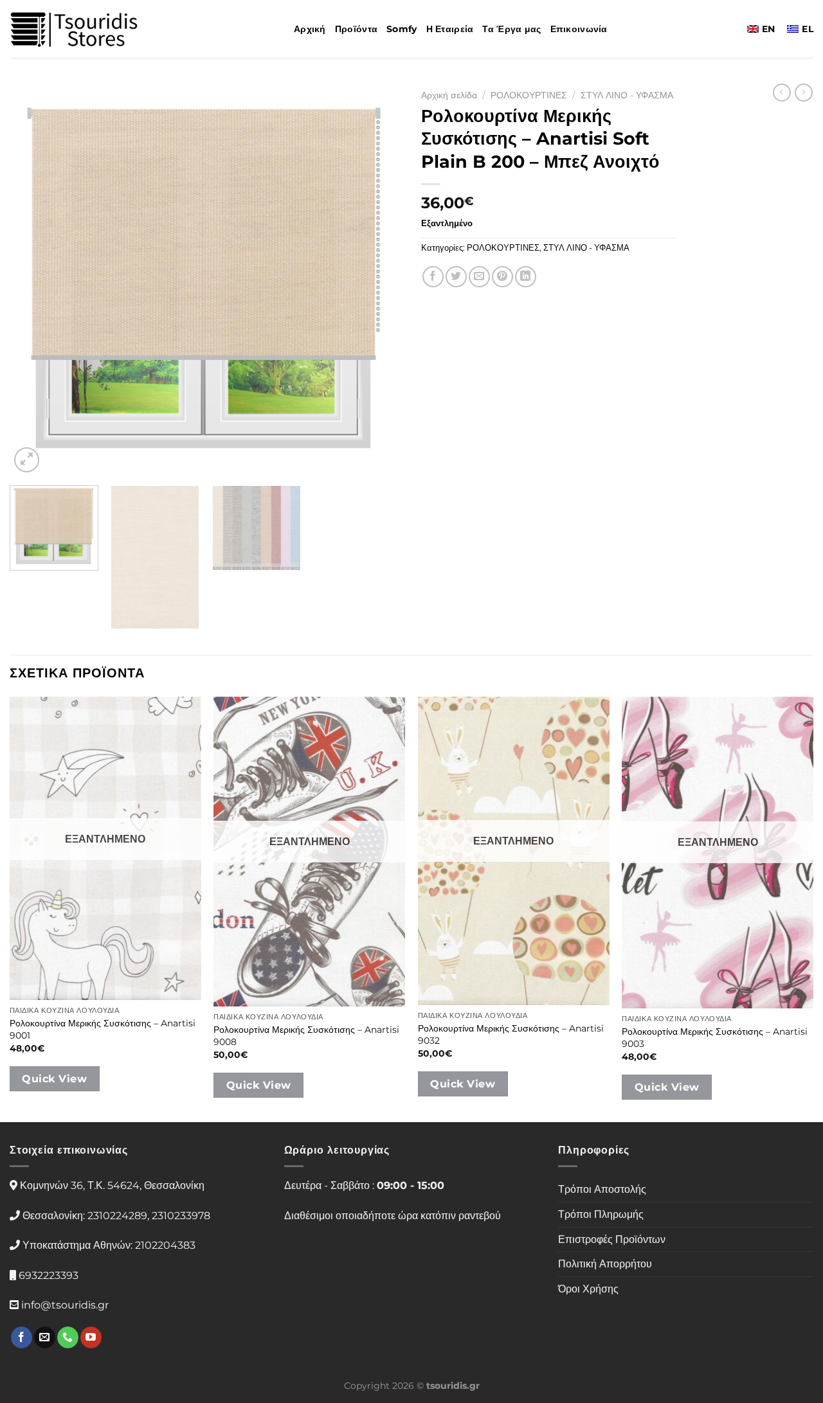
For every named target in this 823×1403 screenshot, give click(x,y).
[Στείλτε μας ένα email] (44, 1337)
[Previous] (33, 279)
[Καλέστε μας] (67, 1337)
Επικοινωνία (579, 29)
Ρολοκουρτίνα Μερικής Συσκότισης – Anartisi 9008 (306, 1036)
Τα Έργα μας (511, 29)
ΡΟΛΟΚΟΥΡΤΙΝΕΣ (529, 95)
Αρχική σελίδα (449, 95)
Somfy (401, 29)
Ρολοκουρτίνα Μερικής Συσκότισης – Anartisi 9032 (511, 1034)
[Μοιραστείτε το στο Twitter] (456, 276)
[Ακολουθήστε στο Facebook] (21, 1337)
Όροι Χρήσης (588, 1289)
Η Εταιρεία (450, 29)
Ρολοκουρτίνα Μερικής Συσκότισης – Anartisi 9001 (102, 1029)
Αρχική (310, 29)
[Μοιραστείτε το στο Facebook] (433, 276)
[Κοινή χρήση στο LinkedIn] (525, 276)
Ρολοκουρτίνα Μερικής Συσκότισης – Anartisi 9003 (715, 1038)
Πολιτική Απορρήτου (605, 1264)
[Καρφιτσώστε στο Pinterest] (502, 276)
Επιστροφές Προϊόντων (611, 1239)
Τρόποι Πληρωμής (601, 1214)
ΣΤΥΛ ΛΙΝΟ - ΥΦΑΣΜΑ (627, 95)
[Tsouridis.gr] (74, 29)
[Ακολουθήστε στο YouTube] (91, 1337)
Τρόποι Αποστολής (602, 1189)
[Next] (378, 279)
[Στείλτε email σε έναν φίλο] (479, 276)
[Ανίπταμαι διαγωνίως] (26, 459)
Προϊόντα (356, 29)
